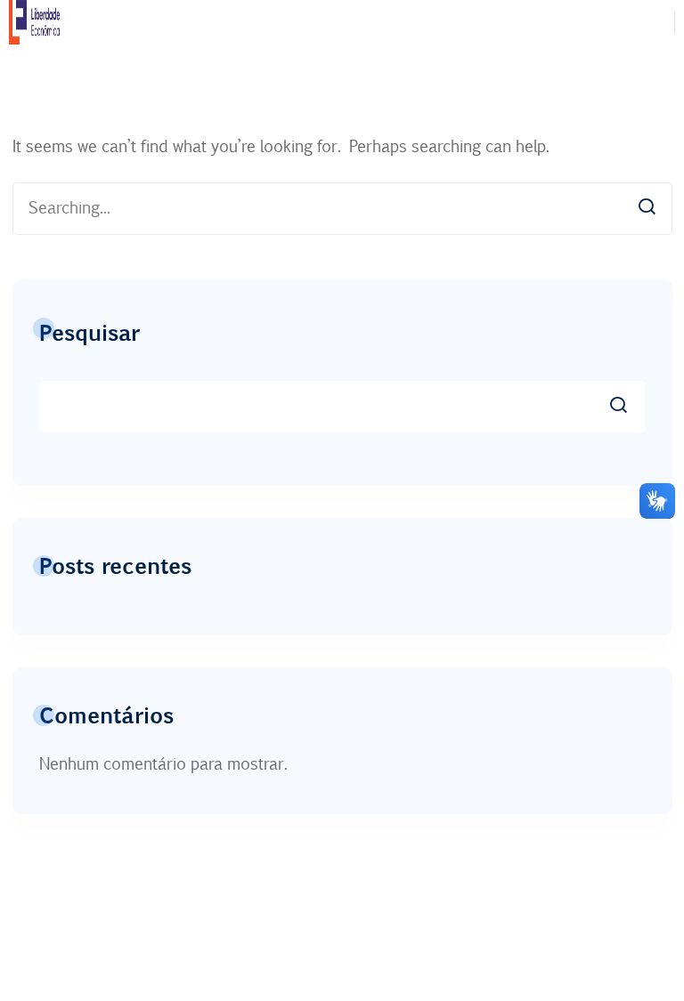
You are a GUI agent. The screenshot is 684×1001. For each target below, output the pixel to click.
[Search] (646, 204)
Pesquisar (89, 331)
